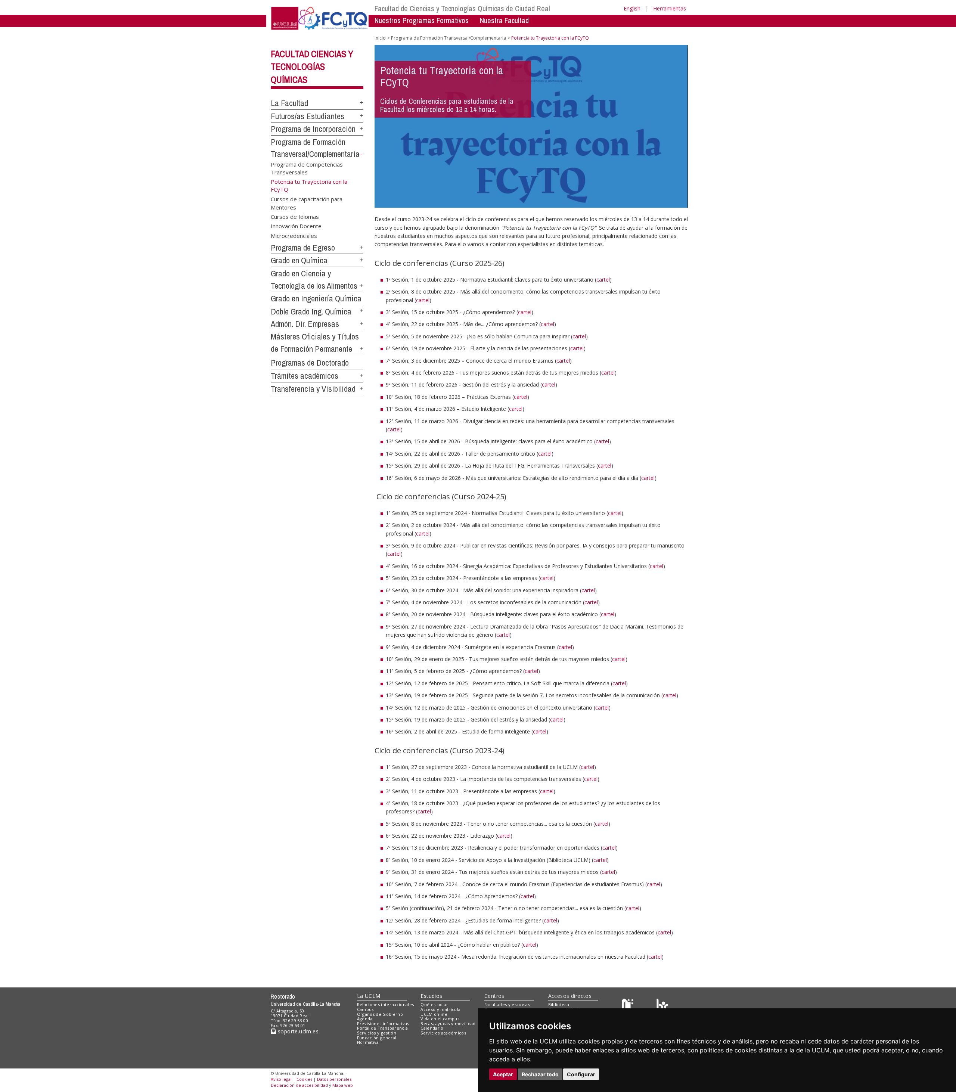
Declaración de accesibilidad (299, 1085)
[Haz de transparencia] (629, 1006)
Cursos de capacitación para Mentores (306, 203)
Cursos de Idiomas (295, 216)
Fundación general (377, 1037)
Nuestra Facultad (504, 20)
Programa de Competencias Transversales (307, 168)
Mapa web (342, 1085)
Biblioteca (558, 1004)
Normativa (368, 1042)
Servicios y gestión (376, 1033)
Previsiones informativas (383, 1023)
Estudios (431, 995)
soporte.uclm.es (297, 1031)
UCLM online (433, 1014)
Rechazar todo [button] (540, 1074)
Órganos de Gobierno (380, 1014)
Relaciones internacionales (385, 1004)
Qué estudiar (434, 1004)
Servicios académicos (443, 1033)
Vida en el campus (439, 1018)
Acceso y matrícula (440, 1009)
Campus (365, 1009)
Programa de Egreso (303, 247)
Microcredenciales (294, 235)
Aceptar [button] (503, 1074)
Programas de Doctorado (310, 362)
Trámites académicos (304, 375)
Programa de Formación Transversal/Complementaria (448, 38)
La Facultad (289, 103)
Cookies (304, 1079)
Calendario (431, 1028)
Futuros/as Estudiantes (307, 116)
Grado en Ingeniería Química (316, 298)
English (632, 8)
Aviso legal (281, 1079)
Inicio (380, 38)
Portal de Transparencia (382, 1028)
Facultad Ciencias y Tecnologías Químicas (312, 67)
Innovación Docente (296, 226)
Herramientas (669, 8)
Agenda (365, 1018)
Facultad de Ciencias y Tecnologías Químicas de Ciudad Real (462, 8)
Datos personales (334, 1079)
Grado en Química (299, 260)
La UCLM (369, 995)
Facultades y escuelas (507, 1004)
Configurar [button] (581, 1074)
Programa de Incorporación (313, 128)
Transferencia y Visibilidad (313, 388)
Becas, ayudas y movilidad (447, 1023)
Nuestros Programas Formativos (422, 20)
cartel (603, 279)
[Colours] (662, 1006)
